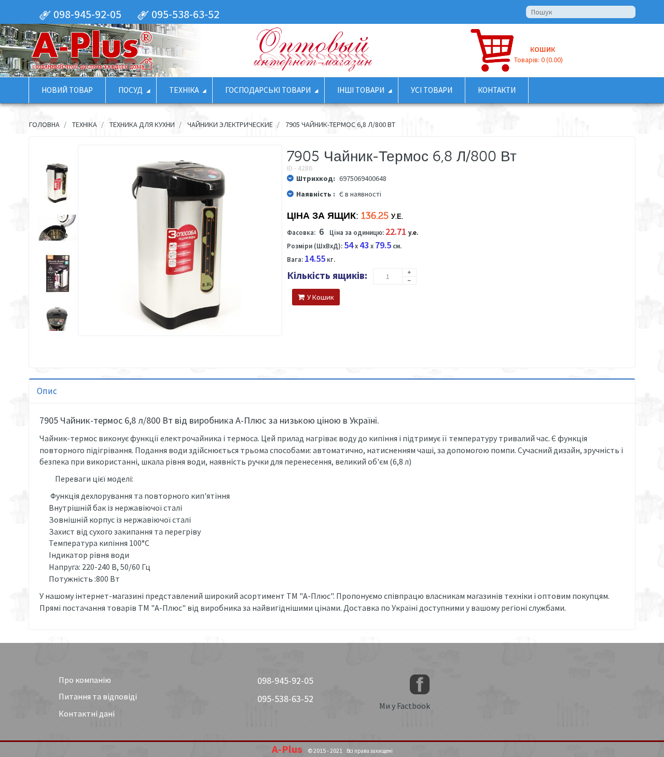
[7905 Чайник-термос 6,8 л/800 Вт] (57, 182)
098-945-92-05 (86, 14)
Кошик (542, 49)
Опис (47, 391)
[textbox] (580, 12)
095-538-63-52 (184, 14)
